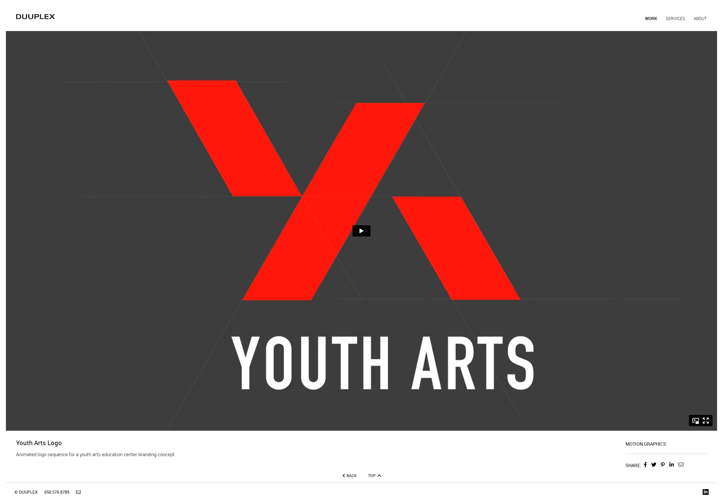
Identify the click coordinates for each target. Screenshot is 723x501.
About (700, 18)
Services (675, 18)
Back (352, 475)
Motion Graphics (646, 444)
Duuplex (35, 16)
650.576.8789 (56, 492)
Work (651, 18)
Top (372, 475)
